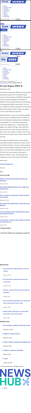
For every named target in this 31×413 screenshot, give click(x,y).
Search (18, 19)
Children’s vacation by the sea (11, 333)
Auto (5, 13)
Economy (6, 9)
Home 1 (5, 388)
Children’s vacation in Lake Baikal (13, 350)
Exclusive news (8, 7)
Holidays (6, 15)
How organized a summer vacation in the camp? (16, 325)
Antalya (5, 358)
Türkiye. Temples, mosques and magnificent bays (17, 342)
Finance (6, 12)
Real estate (6, 16)
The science (7, 10)
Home (5, 6)
